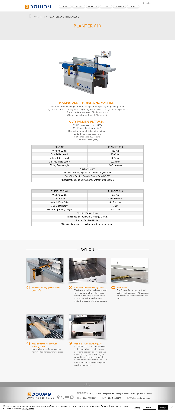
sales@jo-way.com (142, 398)
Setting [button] (137, 407)
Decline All (149, 407)
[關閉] (171, 407)
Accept (163, 407)
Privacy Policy (28, 408)
